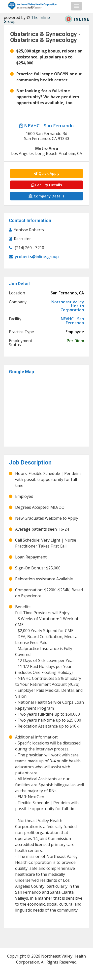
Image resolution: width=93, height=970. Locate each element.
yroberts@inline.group (37, 256)
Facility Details (48, 184)
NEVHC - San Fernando (48, 126)
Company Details (48, 195)
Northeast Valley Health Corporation (67, 306)
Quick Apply (48, 173)
